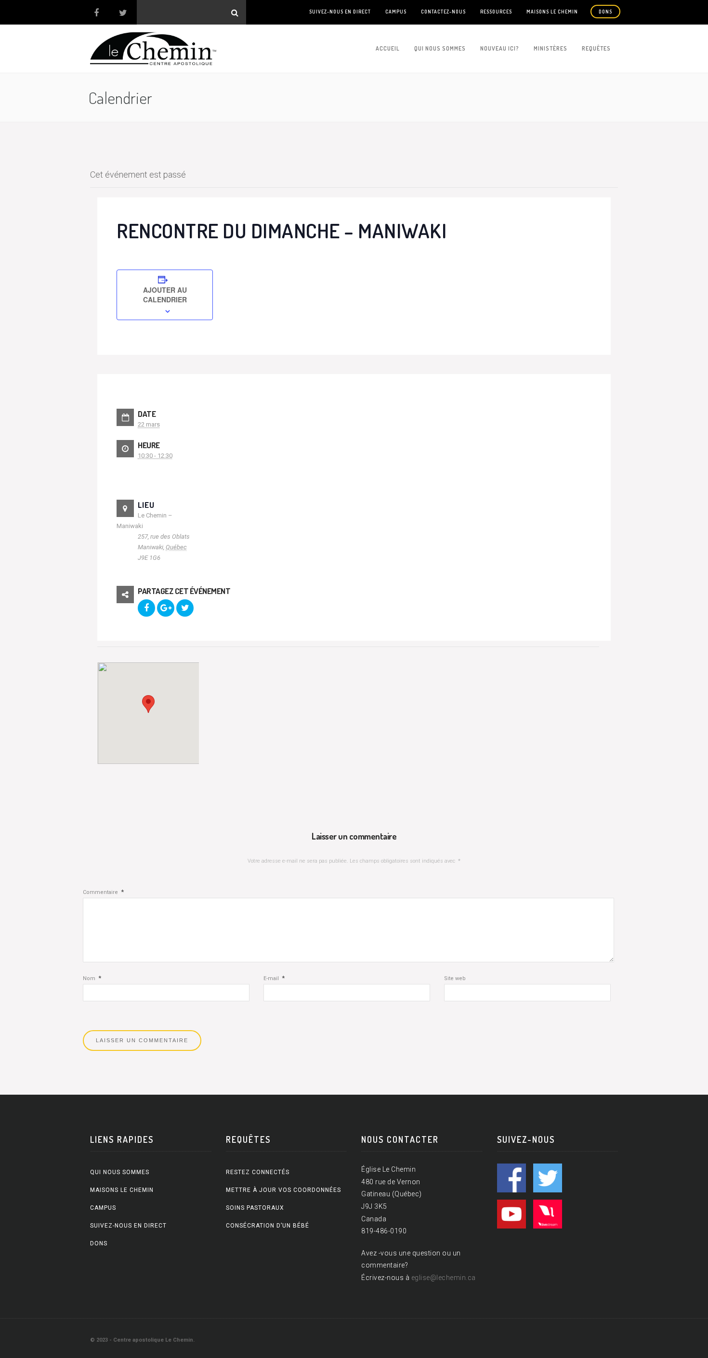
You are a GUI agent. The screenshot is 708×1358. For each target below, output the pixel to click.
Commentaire (103, 892)
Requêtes (596, 48)
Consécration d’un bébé (267, 1225)
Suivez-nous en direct (340, 11)
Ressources (496, 11)
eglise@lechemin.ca (443, 1277)
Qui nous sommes (440, 48)
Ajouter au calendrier (165, 294)
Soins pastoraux (255, 1207)
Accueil (388, 48)
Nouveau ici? (499, 48)
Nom (92, 978)
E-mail (274, 978)
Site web (455, 978)
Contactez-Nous (443, 11)
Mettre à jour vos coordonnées (283, 1190)
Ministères (550, 48)
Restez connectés (257, 1172)
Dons (605, 11)
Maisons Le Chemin (552, 11)
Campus (395, 11)
